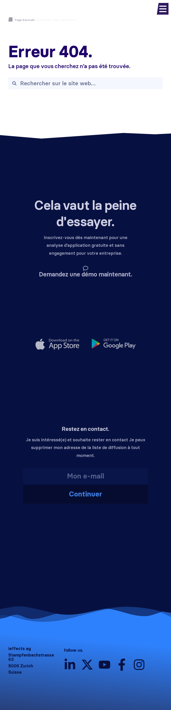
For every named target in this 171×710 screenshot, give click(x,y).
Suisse (15, 672)
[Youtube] (104, 665)
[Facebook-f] (122, 665)
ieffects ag (19, 648)
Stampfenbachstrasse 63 (31, 657)
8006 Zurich (20, 666)
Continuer (85, 494)
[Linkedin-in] (70, 665)
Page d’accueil (24, 20)
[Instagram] (139, 665)
